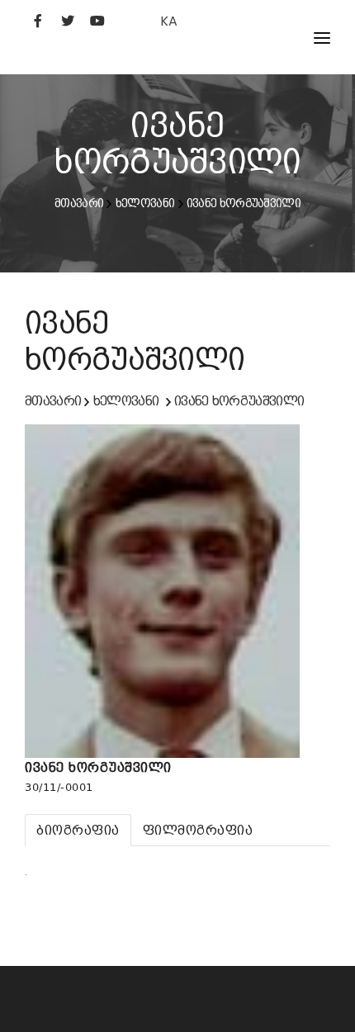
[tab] (78, 830)
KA (169, 21)
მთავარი (78, 203)
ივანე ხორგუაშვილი (244, 203)
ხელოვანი (145, 203)
